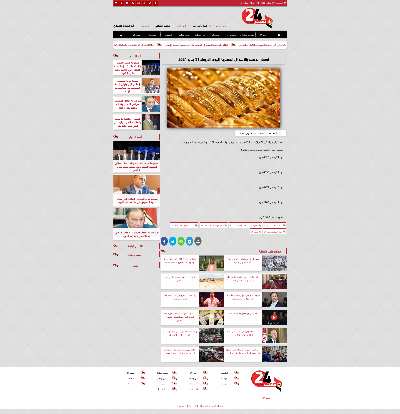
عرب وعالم (184, 34)
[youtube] (144, 3)
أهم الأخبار (135, 136)
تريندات (136, 34)
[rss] (132, 3)
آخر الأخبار (135, 55)
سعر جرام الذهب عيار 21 (212, 225)
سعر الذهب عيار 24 (273, 231)
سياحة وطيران (247, 34)
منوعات (152, 34)
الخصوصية (193, 389)
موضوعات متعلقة (270, 251)
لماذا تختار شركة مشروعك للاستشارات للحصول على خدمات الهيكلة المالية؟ (138, 44)
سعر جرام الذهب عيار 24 (183, 225)
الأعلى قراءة (135, 245)
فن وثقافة (200, 34)
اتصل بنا (161, 389)
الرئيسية (224, 372)
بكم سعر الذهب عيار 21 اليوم (244, 225)
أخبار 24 (263, 34)
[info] (121, 3)
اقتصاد (168, 34)
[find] (127, 3)
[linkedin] (138, 3)
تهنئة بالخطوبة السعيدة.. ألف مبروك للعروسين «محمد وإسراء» (219, 44)
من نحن (161, 383)
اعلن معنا (130, 383)
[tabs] (116, 3)
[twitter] (149, 3)
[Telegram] (189, 241)
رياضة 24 (231, 34)
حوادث (215, 34)
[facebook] (155, 3)
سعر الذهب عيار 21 (273, 225)
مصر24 (255, 231)
